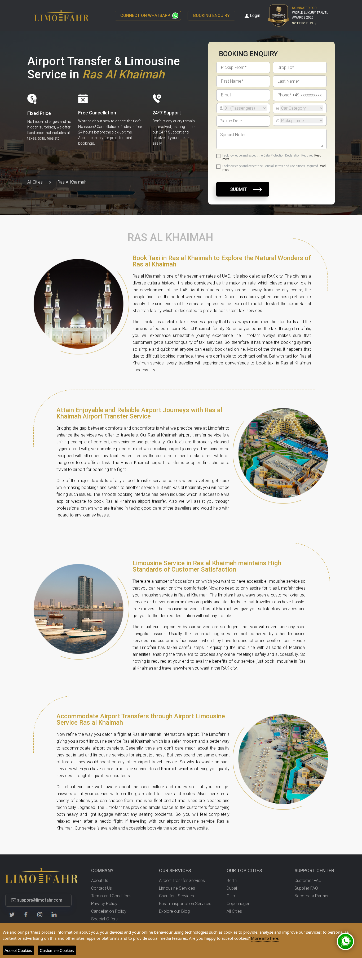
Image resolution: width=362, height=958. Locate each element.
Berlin (232, 880)
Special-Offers (104, 918)
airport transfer (166, 462)
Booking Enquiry (211, 15)
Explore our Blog (174, 911)
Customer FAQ (307, 880)
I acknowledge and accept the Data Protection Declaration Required (271, 157)
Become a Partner (311, 895)
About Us (99, 880)
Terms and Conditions (111, 895)
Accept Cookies (18, 950)
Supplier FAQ (306, 888)
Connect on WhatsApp (145, 15)
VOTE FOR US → (304, 23)
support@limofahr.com (39, 900)
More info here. (265, 938)
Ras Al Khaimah (72, 182)
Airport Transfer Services (182, 880)
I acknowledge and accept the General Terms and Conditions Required (274, 168)
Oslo (231, 895)
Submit (238, 189)
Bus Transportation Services (185, 903)
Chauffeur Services (176, 895)
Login (255, 15)
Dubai (232, 888)
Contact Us (101, 888)
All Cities (35, 182)
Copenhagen (238, 903)
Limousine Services (177, 888)
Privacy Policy (104, 903)
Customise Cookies (57, 950)
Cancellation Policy (108, 911)
